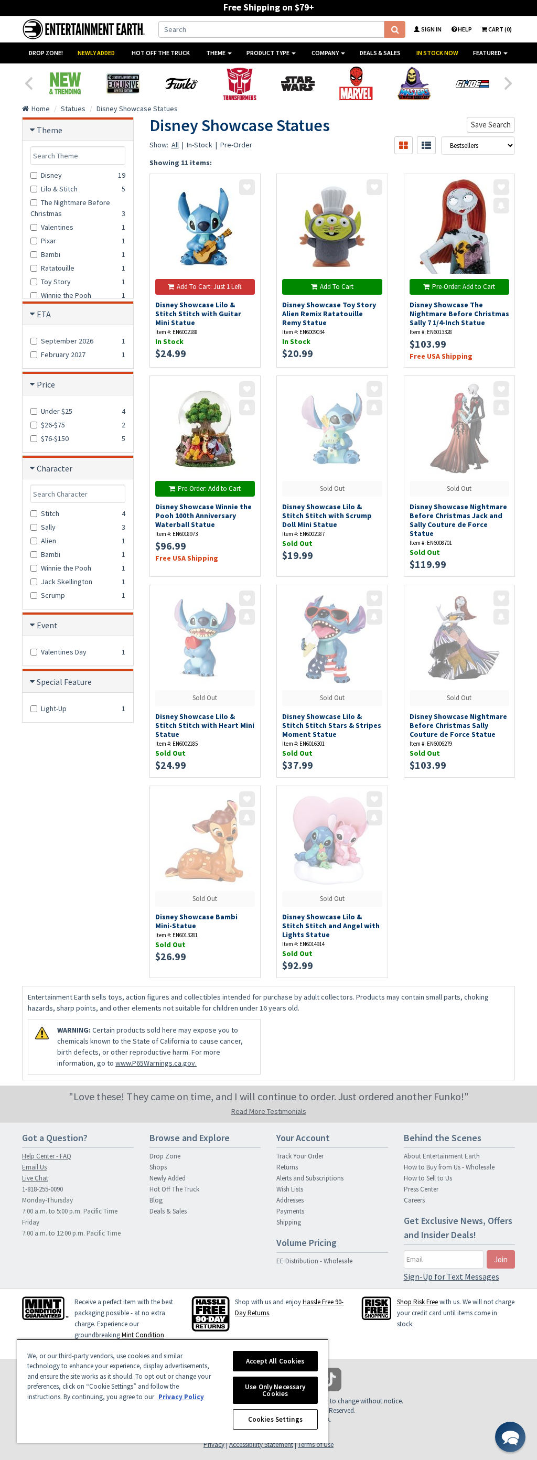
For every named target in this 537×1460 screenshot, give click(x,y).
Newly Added (96, 53)
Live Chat (35, 1178)
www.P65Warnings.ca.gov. (156, 1063)
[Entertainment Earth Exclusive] (122, 83)
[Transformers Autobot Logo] (239, 83)
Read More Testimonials (268, 1111)
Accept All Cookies (275, 1361)
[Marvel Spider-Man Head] (355, 83)
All (175, 144)
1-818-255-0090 (42, 1189)
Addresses (290, 1200)
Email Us (34, 1167)
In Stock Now (437, 53)
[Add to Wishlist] (247, 187)
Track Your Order (300, 1156)
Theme (216, 53)
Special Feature (64, 682)
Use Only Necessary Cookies (275, 1390)
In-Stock (199, 144)
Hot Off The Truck (161, 53)
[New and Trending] (64, 83)
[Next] (508, 82)
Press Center (421, 1189)
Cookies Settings (275, 1419)
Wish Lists (289, 1189)
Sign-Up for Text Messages (451, 1276)
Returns (287, 1167)
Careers (414, 1200)
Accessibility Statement (261, 1444)
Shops (158, 1167)
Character (54, 468)
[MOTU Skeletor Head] (414, 83)
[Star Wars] (297, 83)
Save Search (491, 125)
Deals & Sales (380, 53)
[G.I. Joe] (472, 83)
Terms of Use (316, 1444)
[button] (510, 1437)
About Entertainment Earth (442, 1156)
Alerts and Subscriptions (309, 1178)
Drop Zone (164, 1156)
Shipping (288, 1222)
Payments (290, 1211)
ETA (44, 314)
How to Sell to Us (428, 1178)
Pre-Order (236, 144)
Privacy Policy (181, 1396)
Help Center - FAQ (46, 1156)
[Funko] (181, 83)
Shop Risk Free (417, 1301)
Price (46, 384)
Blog (156, 1200)
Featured (487, 53)
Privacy (213, 1444)
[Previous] (28, 82)
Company (326, 53)
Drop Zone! (46, 53)
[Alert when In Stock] (501, 205)
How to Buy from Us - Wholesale (449, 1167)
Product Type (268, 53)
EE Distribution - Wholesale (314, 1261)
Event (47, 625)
